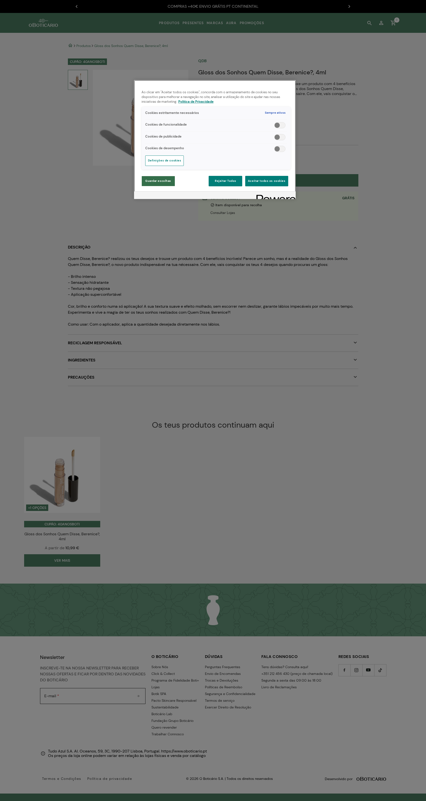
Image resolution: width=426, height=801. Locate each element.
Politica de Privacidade (196, 102)
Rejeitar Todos (225, 181)
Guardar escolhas (158, 181)
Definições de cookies (164, 160)
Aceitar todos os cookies (266, 181)
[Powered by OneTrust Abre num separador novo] (274, 196)
